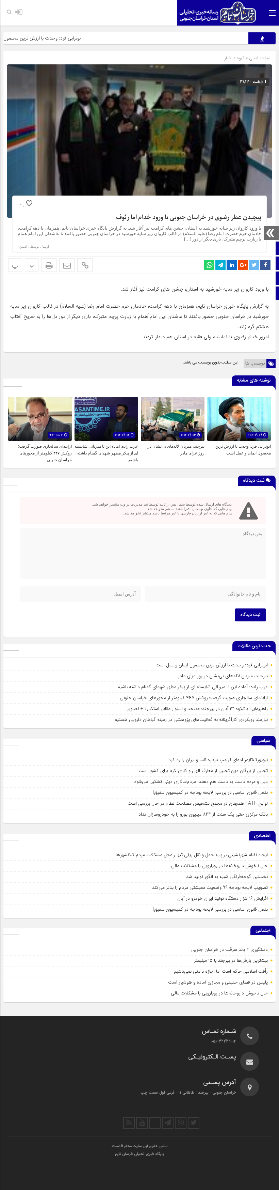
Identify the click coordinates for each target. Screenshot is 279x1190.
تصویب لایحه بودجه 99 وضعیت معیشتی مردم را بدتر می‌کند (210, 887)
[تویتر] (193, 1123)
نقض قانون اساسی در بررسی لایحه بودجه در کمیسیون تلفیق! (210, 792)
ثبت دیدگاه (250, 615)
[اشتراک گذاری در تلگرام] (220, 265)
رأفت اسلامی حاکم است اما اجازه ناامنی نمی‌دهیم (221, 971)
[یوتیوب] (142, 1123)
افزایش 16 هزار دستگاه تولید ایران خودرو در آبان (222, 898)
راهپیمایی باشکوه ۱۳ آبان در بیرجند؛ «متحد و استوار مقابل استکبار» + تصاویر (197, 708)
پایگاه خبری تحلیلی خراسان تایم (139, 1154)
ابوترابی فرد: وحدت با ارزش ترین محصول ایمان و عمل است (211, 665)
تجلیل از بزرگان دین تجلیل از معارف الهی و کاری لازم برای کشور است (203, 770)
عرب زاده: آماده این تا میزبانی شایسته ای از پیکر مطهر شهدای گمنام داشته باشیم (106, 453)
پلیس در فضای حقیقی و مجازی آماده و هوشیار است (218, 982)
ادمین (23, 246)
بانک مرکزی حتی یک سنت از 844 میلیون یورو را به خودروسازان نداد (203, 814)
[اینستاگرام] (180, 1123)
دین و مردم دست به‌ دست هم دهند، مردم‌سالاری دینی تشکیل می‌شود (201, 781)
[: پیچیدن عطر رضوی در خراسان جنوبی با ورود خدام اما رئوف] (67, 265)
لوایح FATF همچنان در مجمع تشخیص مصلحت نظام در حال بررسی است (198, 803)
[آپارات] (155, 1123)
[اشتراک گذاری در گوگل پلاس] (243, 265)
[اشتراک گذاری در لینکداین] (232, 265)
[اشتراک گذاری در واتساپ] (209, 265)
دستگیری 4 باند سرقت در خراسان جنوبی (229, 949)
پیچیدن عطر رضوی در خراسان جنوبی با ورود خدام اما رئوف (188, 217)
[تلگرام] (168, 1123)
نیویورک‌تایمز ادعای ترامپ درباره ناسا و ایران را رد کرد (218, 759)
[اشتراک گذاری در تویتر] (254, 265)
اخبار (228, 58)
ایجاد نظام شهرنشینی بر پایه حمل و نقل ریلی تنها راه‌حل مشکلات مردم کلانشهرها (192, 855)
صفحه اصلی (259, 58)
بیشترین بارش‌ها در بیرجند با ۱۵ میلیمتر (231, 960)
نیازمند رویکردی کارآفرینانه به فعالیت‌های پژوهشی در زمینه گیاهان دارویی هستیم (191, 719)
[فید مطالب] (129, 1123)
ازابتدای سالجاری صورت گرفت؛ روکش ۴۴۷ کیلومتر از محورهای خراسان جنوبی (45, 453)
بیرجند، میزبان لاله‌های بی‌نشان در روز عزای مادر (223, 676)
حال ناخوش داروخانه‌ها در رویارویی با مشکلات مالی (219, 865)
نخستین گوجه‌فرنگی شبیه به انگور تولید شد (227, 876)
